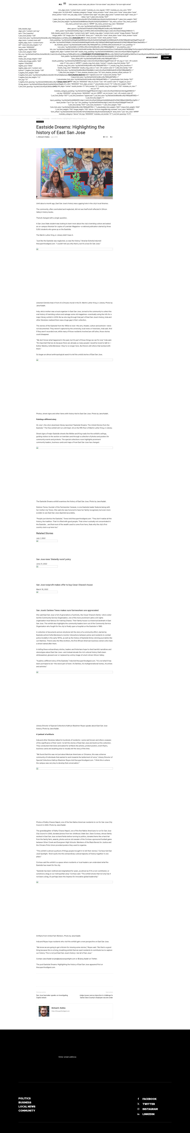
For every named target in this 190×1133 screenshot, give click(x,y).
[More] (59, 142)
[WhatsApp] (53, 142)
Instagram (150, 1109)
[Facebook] (38, 142)
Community (45, 118)
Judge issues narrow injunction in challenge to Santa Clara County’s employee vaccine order (96, 996)
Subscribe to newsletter (156, 1057)
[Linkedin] (138, 1114)
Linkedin (148, 1114)
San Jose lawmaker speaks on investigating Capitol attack (52, 996)
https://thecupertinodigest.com (61, 1011)
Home (38, 118)
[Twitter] (43, 142)
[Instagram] (138, 1109)
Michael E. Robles (43, 137)
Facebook (149, 1099)
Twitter (148, 1104)
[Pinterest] (48, 142)
